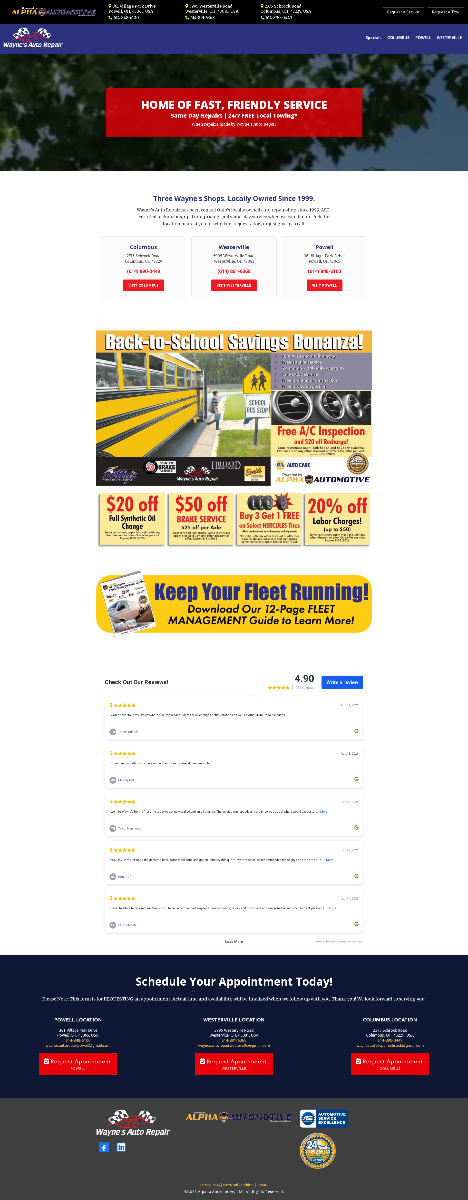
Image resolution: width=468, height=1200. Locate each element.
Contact (262, 1185)
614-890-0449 (279, 17)
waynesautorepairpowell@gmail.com (78, 1045)
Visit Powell (324, 285)
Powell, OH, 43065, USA (130, 11)
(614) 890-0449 (143, 271)
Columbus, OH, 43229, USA (286, 11)
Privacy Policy (210, 1185)
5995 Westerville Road (210, 6)
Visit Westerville (234, 285)
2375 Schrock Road (283, 6)
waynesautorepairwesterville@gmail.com (234, 1045)
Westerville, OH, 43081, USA (211, 11)
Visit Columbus (143, 285)
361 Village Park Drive (134, 6)
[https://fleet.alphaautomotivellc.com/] (234, 604)
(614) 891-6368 (234, 271)
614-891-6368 (202, 17)
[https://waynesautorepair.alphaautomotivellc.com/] (133, 1122)
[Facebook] (104, 1147)
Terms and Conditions (238, 1185)
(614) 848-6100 (324, 271)
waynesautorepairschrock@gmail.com (390, 1045)
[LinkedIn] (121, 1147)
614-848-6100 (126, 17)
